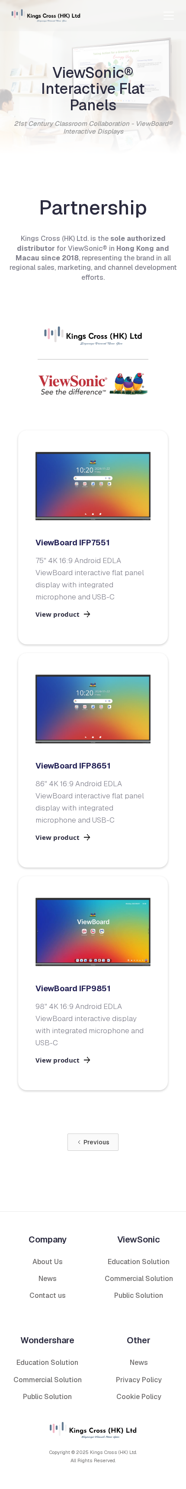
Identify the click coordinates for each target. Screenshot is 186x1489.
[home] (46, 16)
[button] (168, 15)
